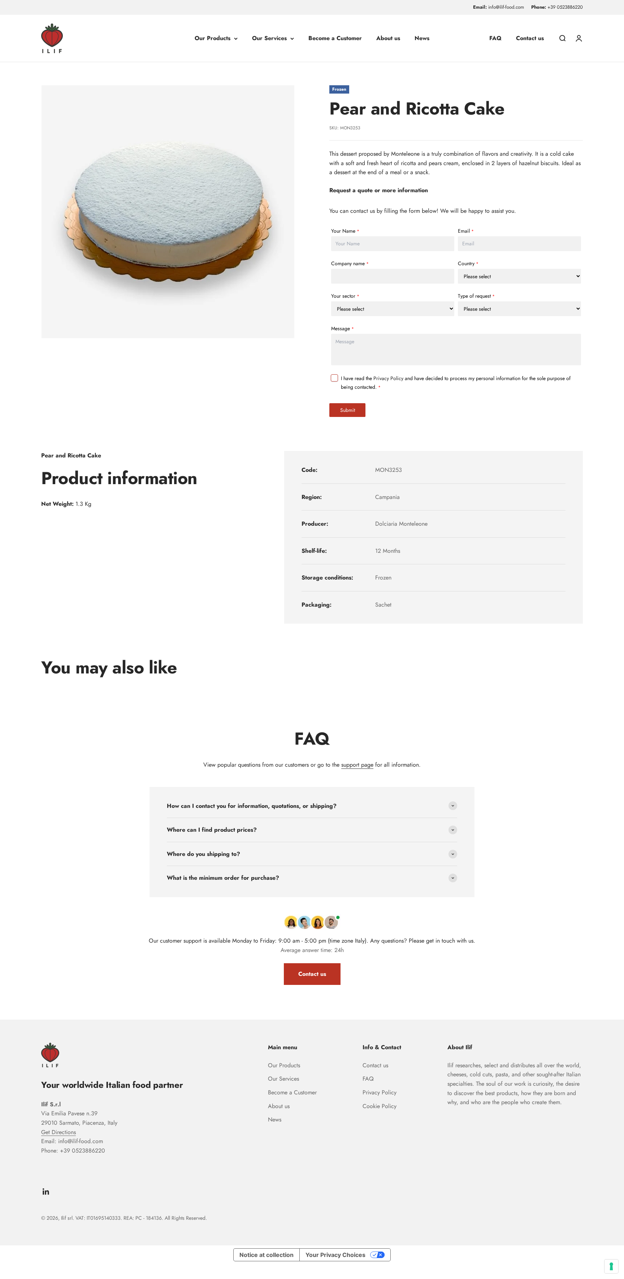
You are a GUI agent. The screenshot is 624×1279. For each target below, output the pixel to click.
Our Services (269, 38)
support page (357, 765)
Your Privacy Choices (335, 1254)
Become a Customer (335, 38)
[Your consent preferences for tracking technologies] (611, 1266)
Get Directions (58, 1132)
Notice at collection (266, 1254)
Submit (347, 410)
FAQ (495, 38)
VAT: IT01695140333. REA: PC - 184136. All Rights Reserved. (141, 1218)
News (422, 38)
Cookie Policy (379, 1106)
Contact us (530, 38)
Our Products (212, 38)
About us (388, 38)
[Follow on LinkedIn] (46, 1192)
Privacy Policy (388, 378)
